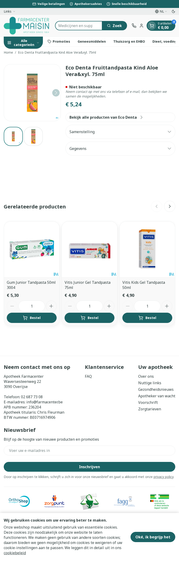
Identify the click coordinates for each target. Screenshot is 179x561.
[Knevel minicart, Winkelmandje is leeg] (152, 25)
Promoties (61, 41)
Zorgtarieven (149, 409)
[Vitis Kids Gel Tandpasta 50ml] (147, 249)
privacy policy (163, 476)
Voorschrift (148, 402)
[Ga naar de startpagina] (27, 26)
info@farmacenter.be (44, 402)
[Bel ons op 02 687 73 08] (134, 25)
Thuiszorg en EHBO (129, 41)
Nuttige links (149, 382)
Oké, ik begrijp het (152, 537)
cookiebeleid (15, 552)
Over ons (146, 376)
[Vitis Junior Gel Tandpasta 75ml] (89, 249)
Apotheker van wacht (156, 395)
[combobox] (78, 25)
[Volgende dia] (169, 206)
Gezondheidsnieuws (156, 389)
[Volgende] (56, 93)
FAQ (88, 376)
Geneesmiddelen (92, 41)
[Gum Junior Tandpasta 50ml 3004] (31, 249)
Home (8, 52)
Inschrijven (89, 466)
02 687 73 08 (32, 396)
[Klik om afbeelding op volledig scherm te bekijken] (32, 92)
